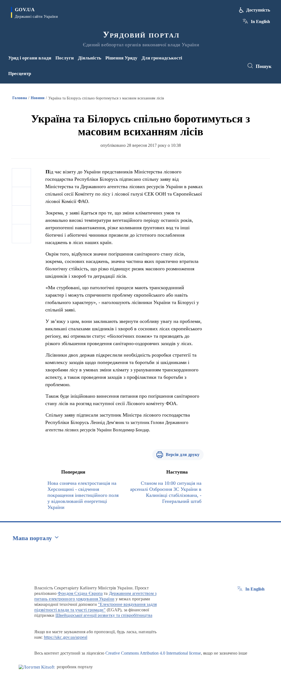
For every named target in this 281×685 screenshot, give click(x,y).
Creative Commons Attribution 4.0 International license (153, 653)
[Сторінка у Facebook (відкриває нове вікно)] (219, 62)
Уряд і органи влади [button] (29, 58)
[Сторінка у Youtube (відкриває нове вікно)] (220, 69)
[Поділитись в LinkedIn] (21, 233)
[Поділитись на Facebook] (21, 177)
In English (260, 21)
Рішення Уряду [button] (121, 58)
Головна (19, 98)
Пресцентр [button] (19, 73)
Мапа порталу (32, 538)
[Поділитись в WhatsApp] (21, 215)
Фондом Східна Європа (80, 593)
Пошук (263, 66)
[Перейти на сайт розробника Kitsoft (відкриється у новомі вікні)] (36, 667)
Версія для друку (182, 454)
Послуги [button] (64, 58)
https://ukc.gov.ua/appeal (66, 637)
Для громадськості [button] (162, 58)
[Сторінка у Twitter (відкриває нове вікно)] (228, 62)
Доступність (258, 10)
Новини (37, 98)
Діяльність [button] (89, 58)
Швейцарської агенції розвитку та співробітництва (103, 615)
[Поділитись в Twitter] (21, 196)
